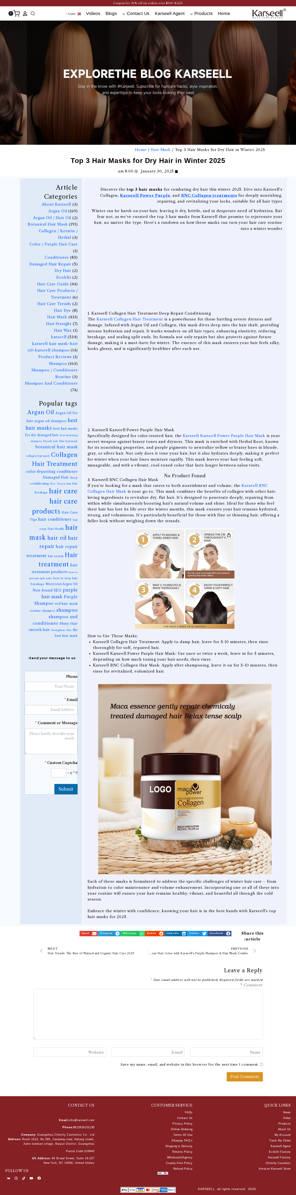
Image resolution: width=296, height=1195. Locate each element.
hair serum (55, 556)
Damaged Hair (56, 477)
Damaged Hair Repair (50, 264)
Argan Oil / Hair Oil (52, 218)
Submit (66, 789)
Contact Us (185, 1118)
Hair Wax (63, 330)
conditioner (67, 472)
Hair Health (56, 528)
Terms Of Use (183, 1134)
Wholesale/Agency (180, 1157)
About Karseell (56, 204)
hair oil (57, 538)
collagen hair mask (38, 455)
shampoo (67, 610)
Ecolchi (63, 277)
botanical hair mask (56, 446)
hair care (63, 491)
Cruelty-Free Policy (179, 1163)
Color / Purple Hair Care (53, 244)
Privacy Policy (182, 1123)
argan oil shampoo (50, 421)
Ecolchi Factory (280, 1151)
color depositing (41, 472)
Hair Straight (59, 324)
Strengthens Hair (61, 630)
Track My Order (280, 1140)
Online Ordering (182, 1129)
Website (96, 1052)
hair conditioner (55, 519)
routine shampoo (42, 610)
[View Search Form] (32, 13)
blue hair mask (68, 441)
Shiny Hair (69, 623)
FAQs (189, 1112)
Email (71, 700)
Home (224, 13)
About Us (284, 1129)
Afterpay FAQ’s (182, 1140)
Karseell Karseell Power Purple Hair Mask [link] (224, 436)
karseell (59, 337)
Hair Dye (62, 310)
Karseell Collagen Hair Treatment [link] (130, 319)
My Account (283, 1134)
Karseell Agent (170, 13)
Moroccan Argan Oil (62, 584)
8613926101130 (83, 1127)
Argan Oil (57, 211)
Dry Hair (63, 270)
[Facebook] (39, 1178)
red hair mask (66, 604)
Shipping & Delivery (179, 1146)
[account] (25, 13)
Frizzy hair (64, 483)
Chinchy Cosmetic (278, 1163)
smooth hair (39, 630)
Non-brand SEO (47, 590)
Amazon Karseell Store (275, 1168)
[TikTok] (24, 1178)
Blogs (111, 13)
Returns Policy (182, 1151)
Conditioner (57, 257)
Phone (72, 677)
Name (255, 1052)
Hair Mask (161, 150)
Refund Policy (183, 1168)
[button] (219, 933)
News (287, 1112)
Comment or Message (56, 723)
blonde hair (50, 441)
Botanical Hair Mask (48, 224)
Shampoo (58, 363)
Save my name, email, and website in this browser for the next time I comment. (189, 1064)
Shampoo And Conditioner (51, 383)
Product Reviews (55, 357)
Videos (93, 13)
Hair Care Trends (54, 304)
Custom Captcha (61, 763)
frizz (53, 483)
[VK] (8, 1178)
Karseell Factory (279, 1157)
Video (287, 1118)
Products (284, 1123)
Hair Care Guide (53, 284)
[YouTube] (31, 1178)
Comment (252, 985)
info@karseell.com (81, 1120)
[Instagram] (16, 1178)
